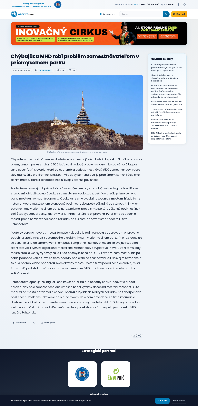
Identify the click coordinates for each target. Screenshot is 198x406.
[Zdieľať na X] (33, 322)
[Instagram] (184, 4)
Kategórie (108, 14)
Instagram (49, 322)
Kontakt (180, 14)
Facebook (21, 322)
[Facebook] (178, 4)
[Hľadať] (166, 14)
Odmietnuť (179, 400)
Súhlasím (162, 400)
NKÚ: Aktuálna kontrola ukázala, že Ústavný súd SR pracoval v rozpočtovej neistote (166, 136)
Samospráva (45, 70)
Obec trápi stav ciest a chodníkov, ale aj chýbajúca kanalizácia (164, 78)
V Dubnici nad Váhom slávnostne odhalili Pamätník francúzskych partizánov (166, 112)
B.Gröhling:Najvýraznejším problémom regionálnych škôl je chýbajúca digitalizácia (166, 67)
